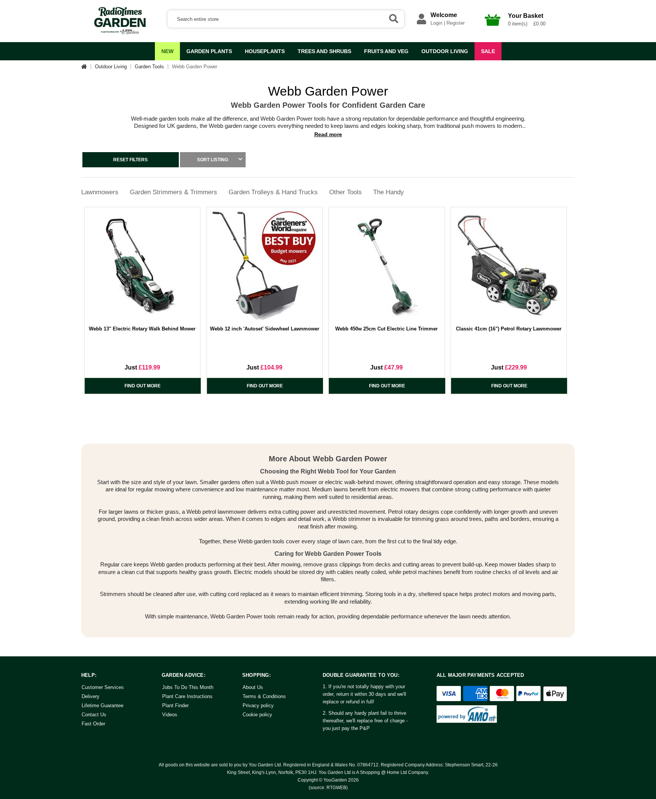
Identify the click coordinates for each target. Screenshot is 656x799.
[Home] (86, 66)
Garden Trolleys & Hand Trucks (273, 192)
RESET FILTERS (130, 159)
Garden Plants (209, 51)
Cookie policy (257, 714)
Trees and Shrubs (324, 51)
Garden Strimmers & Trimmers (173, 192)
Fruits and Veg (386, 51)
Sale (488, 51)
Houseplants (265, 51)
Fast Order (93, 724)
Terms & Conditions (264, 696)
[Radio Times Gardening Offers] (119, 33)
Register (455, 23)
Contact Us (94, 714)
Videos (169, 714)
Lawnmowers (99, 192)
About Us (253, 687)
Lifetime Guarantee (102, 705)
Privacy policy (258, 705)
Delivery (90, 696)
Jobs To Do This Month (187, 687)
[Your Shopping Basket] (492, 28)
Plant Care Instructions (187, 696)
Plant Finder (175, 705)
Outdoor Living (444, 51)
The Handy (388, 192)
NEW (167, 51)
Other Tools (345, 192)
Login (436, 23)
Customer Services (103, 687)
